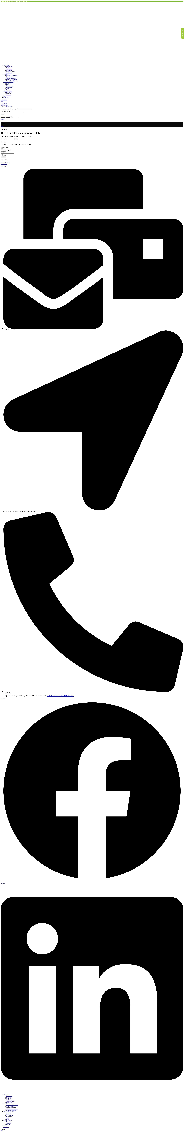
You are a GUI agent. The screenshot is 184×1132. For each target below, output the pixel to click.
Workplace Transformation (12, 75)
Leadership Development (12, 79)
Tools (7, 88)
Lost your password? (5, 117)
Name (4, 147)
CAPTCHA (3, 155)
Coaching (8, 93)
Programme (9, 92)
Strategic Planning (10, 76)
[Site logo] (10, 62)
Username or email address (9, 109)
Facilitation (8, 95)
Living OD (8, 84)
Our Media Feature (10, 71)
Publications (9, 87)
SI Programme (9, 85)
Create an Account (8, 106)
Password (5, 111)
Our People (9, 67)
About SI (8, 83)
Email (4, 152)
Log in (2, 114)
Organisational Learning (11, 80)
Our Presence (9, 70)
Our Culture (9, 69)
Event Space (9, 73)
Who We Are (9, 66)
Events (7, 89)
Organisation (6, 150)
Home (2, 126)
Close (2, 1130)
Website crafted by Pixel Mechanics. (60, 696)
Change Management (11, 78)
